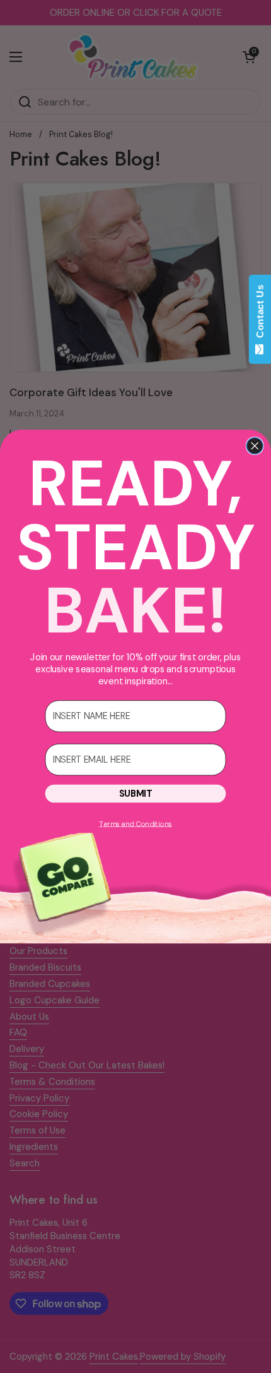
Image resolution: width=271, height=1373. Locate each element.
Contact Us (260, 314)
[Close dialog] (254, 446)
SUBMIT (135, 794)
